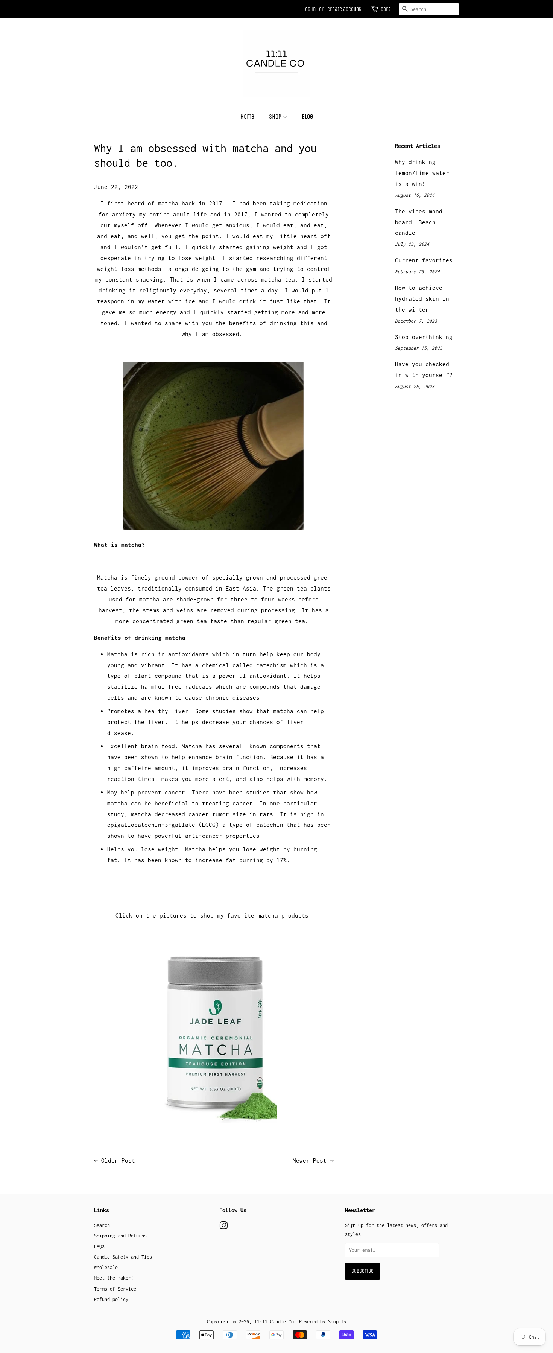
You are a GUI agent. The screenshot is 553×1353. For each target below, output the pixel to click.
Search (102, 1225)
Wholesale (106, 1267)
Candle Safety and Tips (123, 1257)
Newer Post (310, 1160)
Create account (344, 9)
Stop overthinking (424, 336)
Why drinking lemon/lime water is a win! (422, 172)
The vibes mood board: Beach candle (418, 222)
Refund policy (111, 1299)
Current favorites (424, 260)
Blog (307, 116)
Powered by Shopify (322, 1321)
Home (247, 116)
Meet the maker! (114, 1278)
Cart (385, 9)
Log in (309, 9)
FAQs (99, 1246)
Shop (276, 116)
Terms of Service (115, 1289)
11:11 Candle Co (274, 1321)
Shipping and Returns (120, 1236)
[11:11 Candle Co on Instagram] (223, 1227)
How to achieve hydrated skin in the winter (422, 298)
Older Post (118, 1160)
